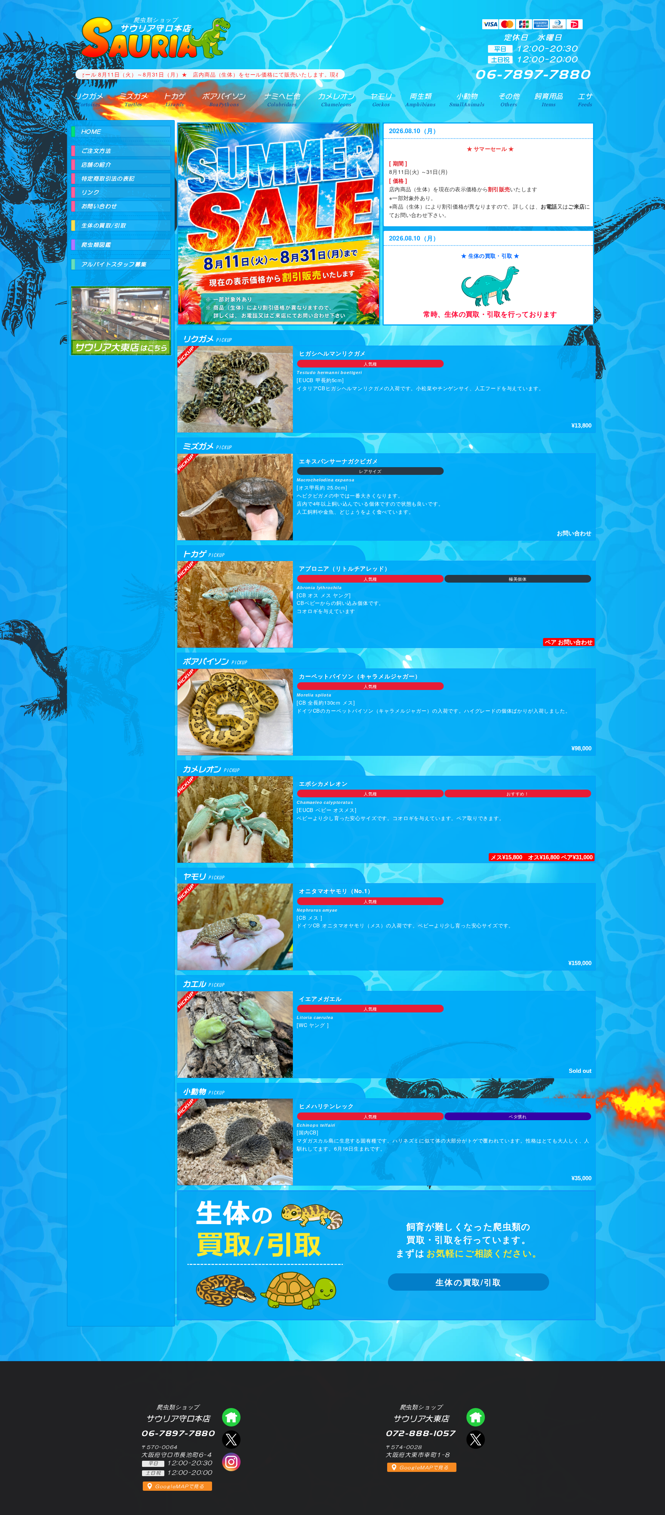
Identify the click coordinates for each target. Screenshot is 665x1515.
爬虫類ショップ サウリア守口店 (231, 1417)
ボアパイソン (224, 99)
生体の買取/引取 (468, 1282)
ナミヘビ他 (282, 99)
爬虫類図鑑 (96, 244)
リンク (90, 192)
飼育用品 (548, 99)
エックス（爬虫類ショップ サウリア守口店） (231, 1439)
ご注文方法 (96, 151)
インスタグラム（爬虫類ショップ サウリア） (231, 1462)
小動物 (467, 99)
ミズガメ (133, 99)
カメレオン (336, 99)
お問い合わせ (99, 206)
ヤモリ (381, 99)
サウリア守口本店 (156, 24)
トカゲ (174, 99)
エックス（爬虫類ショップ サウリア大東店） (475, 1439)
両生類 (420, 99)
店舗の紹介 (96, 164)
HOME (91, 131)
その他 (509, 99)
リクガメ (88, 99)
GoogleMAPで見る (179, 1486)
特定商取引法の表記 (108, 178)
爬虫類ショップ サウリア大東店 (120, 314)
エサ (585, 99)
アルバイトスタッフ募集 (113, 264)
